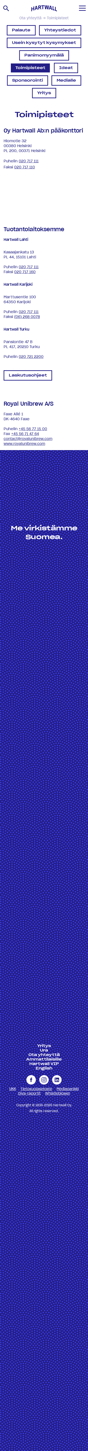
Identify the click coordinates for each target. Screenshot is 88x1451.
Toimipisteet (30, 68)
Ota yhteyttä (30, 18)
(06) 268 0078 (27, 317)
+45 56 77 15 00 (33, 429)
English (44, 1068)
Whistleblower (57, 1093)
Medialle (66, 80)
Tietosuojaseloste (36, 1089)
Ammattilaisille (44, 1059)
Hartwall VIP (44, 1064)
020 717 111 (29, 161)
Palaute (21, 30)
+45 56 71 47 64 (25, 434)
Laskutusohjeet (28, 375)
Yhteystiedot (60, 30)
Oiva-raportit (29, 1093)
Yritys (44, 93)
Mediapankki (68, 1089)
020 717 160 (25, 272)
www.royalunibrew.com (24, 444)
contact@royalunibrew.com (28, 439)
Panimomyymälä (44, 55)
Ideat (66, 68)
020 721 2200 (31, 357)
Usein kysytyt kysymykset (44, 43)
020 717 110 (24, 167)
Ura (44, 1050)
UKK (12, 1089)
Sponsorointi (27, 80)
